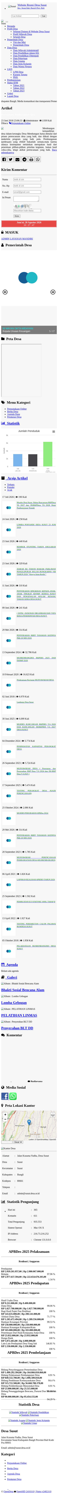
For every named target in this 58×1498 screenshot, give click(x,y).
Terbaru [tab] (10, 484)
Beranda (11, 26)
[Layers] (53, 1114)
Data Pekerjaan (20, 58)
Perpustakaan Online (21, 123)
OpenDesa (9, 1491)
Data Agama (19, 61)
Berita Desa (12, 411)
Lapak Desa (12, 96)
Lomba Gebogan (14, 1003)
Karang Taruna (20, 74)
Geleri (10, 93)
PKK (15, 77)
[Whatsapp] (38, 160)
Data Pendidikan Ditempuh (26, 55)
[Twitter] (11, 160)
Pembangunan (14, 80)
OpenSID (52, 1139)
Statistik (12, 423)
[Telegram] (24, 160)
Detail (16, 1142)
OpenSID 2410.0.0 (25, 1491)
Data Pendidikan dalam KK (26, 53)
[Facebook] (4, 160)
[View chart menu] (53, 431)
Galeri (11, 977)
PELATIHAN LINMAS (19, 1015)
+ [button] (5, 1114)
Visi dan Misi (19, 42)
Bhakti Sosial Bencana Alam (22, 990)
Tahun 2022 (18, 88)
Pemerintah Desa (15, 39)
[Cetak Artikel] (31, 160)
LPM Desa (18, 72)
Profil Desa (12, 29)
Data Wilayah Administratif (26, 50)
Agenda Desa (13, 414)
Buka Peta (6, 1142)
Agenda (11, 965)
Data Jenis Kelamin (22, 64)
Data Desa (12, 47)
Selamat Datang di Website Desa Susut (31, 31)
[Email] (17, 160)
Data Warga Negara (22, 66)
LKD (9, 69)
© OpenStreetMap (41, 1139)
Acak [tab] (9, 490)
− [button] (5, 1119)
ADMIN (5, 238)
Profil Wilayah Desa (22, 34)
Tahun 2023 (18, 90)
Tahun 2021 (18, 85)
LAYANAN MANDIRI (21, 238)
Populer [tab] (10, 487)
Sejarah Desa (19, 37)
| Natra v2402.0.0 (43, 1491)
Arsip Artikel (17, 478)
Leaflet (31, 1139)
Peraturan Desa (14, 417)
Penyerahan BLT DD (17, 1028)
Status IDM (12, 82)
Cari (43, 16)
